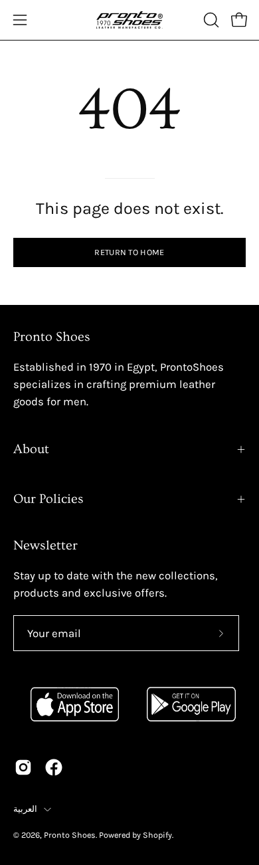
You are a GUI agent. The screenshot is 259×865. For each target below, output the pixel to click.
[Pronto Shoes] (129, 20)
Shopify (157, 835)
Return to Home (129, 252)
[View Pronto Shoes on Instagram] (23, 767)
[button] (210, 20)
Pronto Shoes (70, 835)
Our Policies (48, 499)
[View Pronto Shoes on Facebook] (54, 767)
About (31, 449)
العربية (25, 809)
